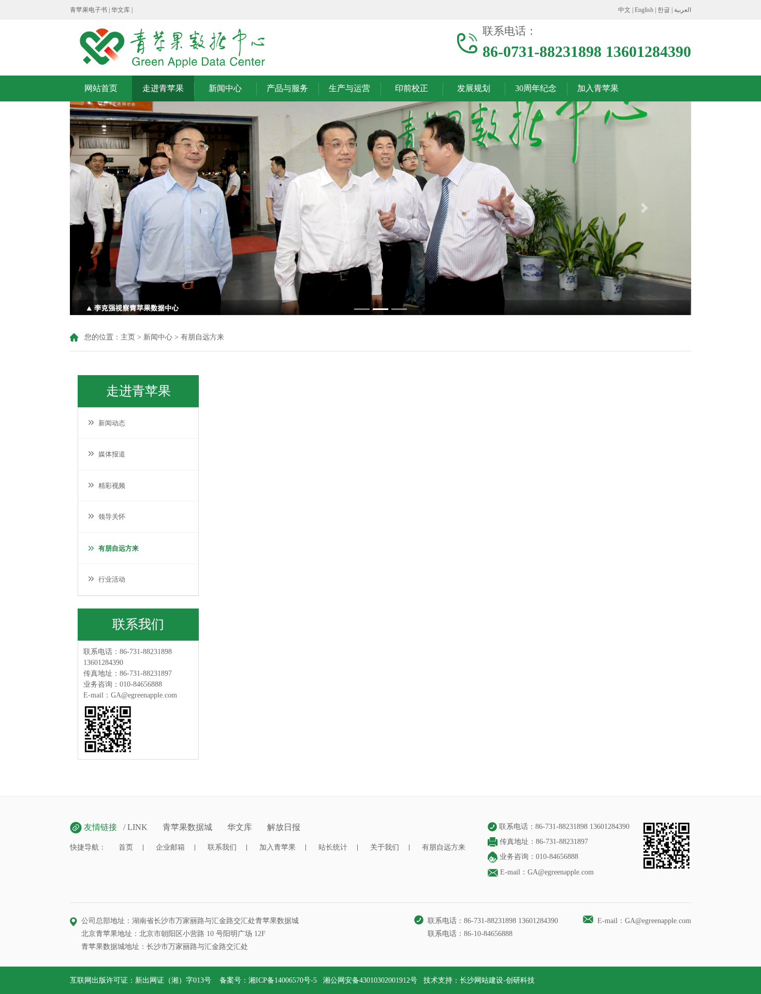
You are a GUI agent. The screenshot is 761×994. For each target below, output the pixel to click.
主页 (128, 337)
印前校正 (411, 88)
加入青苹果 (598, 88)
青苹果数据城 (187, 827)
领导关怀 (109, 517)
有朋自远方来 (202, 337)
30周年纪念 (536, 88)
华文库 (120, 9)
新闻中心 (225, 88)
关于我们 (384, 847)
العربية (682, 9)
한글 (663, 9)
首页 (126, 847)
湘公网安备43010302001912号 (370, 980)
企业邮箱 (170, 847)
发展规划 (473, 88)
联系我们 (222, 847)
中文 (624, 9)
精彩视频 (109, 485)
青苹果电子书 (88, 9)
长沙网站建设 (481, 980)
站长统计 (332, 847)
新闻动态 (109, 423)
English (644, 9)
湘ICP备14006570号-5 (282, 980)
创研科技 (520, 980)
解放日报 (283, 827)
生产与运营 (349, 88)
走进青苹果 (163, 88)
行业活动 (109, 579)
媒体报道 (109, 454)
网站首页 (101, 88)
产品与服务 (287, 88)
